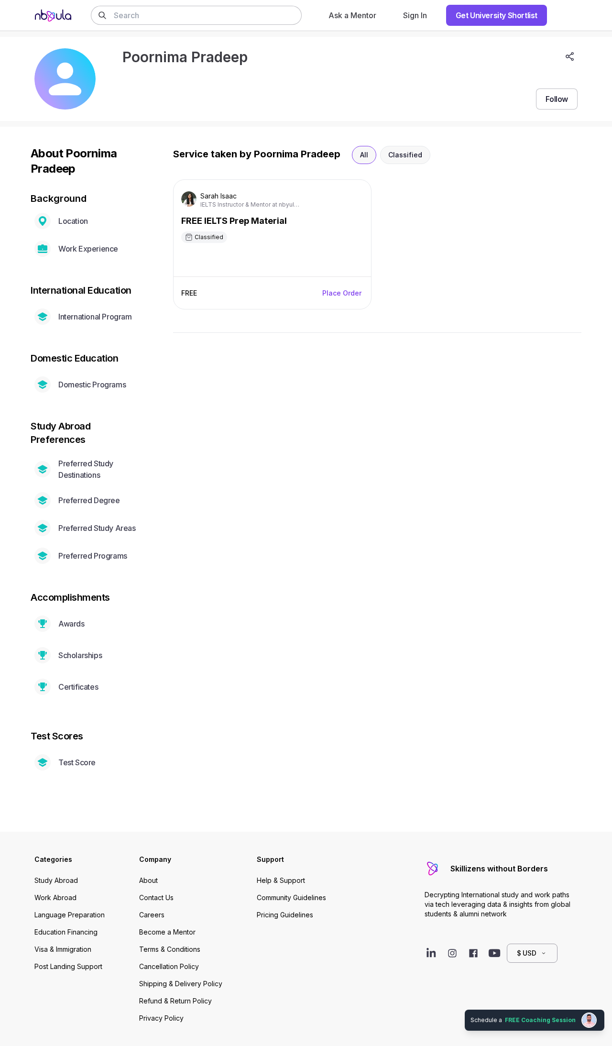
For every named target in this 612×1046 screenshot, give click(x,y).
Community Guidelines (291, 897)
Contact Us (156, 897)
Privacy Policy (161, 1018)
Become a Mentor (167, 932)
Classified (405, 155)
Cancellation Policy (169, 966)
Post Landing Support (68, 966)
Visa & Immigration (62, 949)
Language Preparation (69, 915)
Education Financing (66, 932)
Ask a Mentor (352, 15)
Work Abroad (55, 897)
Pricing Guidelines (285, 915)
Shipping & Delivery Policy (180, 984)
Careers (151, 915)
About (148, 880)
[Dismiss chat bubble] (603, 1010)
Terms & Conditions (169, 949)
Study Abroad (56, 880)
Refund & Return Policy (175, 1001)
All (364, 155)
